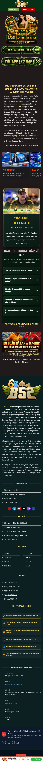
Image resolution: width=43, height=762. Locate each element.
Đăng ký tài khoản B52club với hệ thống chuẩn (20, 647)
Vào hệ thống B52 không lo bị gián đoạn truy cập (20, 616)
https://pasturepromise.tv (13, 684)
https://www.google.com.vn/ (14, 136)
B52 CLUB (8, 407)
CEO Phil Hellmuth (21, 221)
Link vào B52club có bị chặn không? (21, 270)
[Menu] (3, 3)
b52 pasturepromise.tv (17, 452)
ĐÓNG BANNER (21, 755)
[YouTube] (19, 508)
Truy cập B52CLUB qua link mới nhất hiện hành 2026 (20, 623)
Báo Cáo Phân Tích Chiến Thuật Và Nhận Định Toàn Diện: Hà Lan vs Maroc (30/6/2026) (21, 355)
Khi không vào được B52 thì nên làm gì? (21, 311)
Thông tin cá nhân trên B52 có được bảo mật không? (21, 301)
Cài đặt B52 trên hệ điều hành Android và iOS (19, 639)
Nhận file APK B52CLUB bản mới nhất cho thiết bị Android (21, 632)
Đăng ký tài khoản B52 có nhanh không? (21, 290)
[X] (24, 508)
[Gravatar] (33, 508)
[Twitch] (29, 508)
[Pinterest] (9, 508)
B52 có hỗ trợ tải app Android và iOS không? (21, 280)
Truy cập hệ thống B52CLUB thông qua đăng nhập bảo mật (21, 654)
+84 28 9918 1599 (11, 703)
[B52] (21, 3)
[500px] (14, 508)
